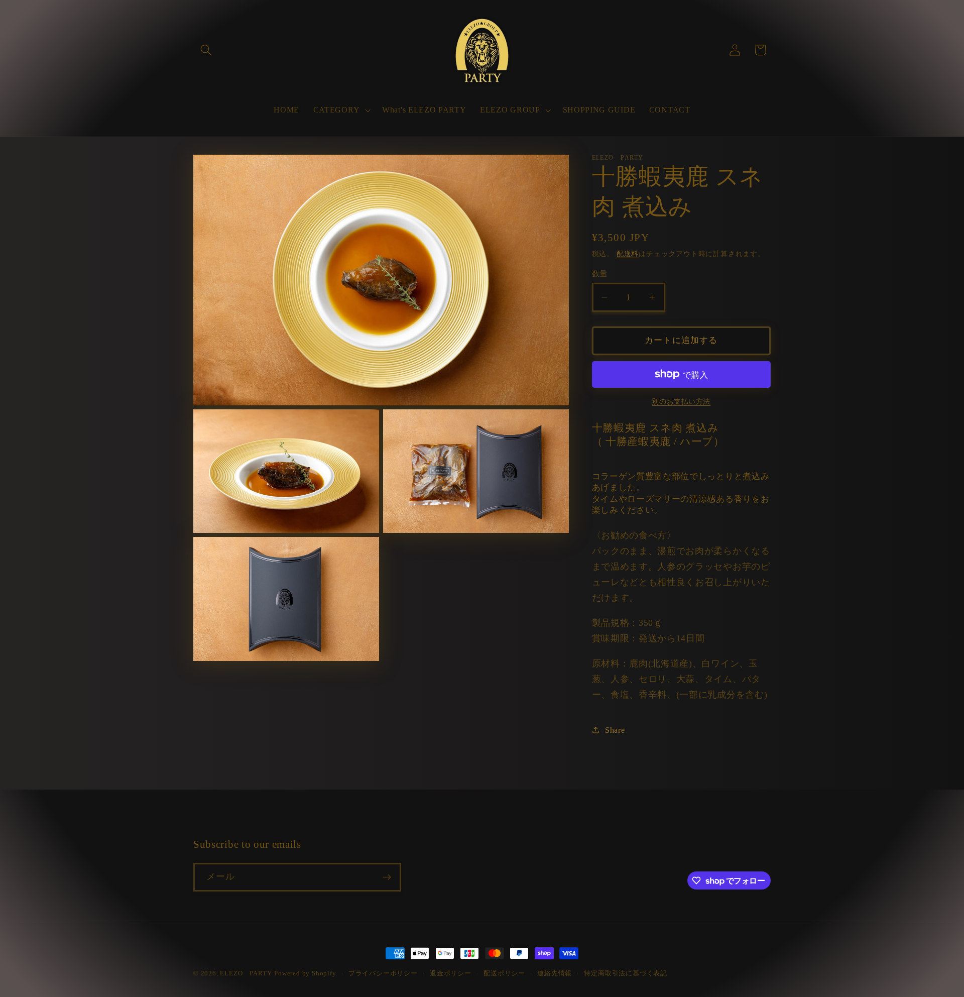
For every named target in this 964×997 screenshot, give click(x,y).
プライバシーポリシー (383, 973)
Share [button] (615, 730)
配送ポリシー (504, 973)
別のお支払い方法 (681, 401)
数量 (600, 274)
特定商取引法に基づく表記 (625, 973)
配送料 (628, 254)
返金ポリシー (450, 973)
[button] (206, 50)
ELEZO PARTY (246, 973)
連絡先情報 (554, 973)
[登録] (387, 877)
